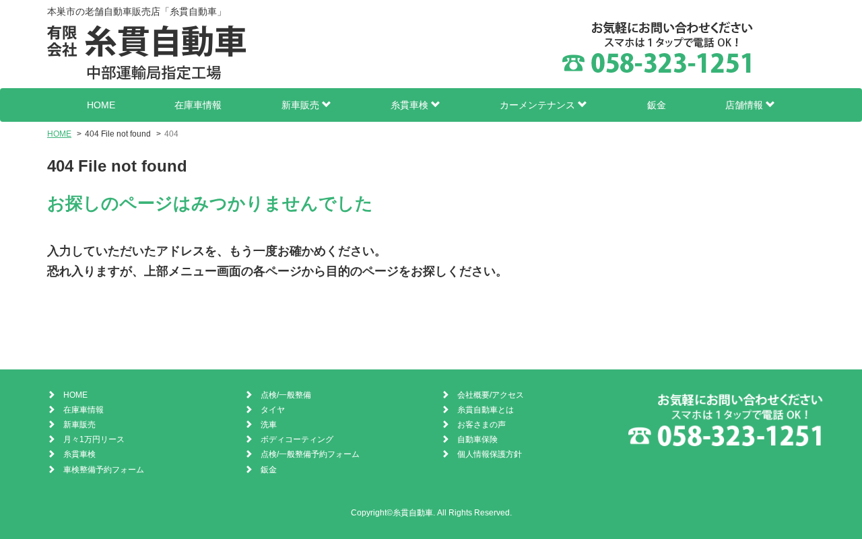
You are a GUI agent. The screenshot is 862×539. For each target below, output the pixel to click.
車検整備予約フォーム (103, 469)
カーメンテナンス (539, 105)
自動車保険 (477, 439)
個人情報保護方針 (489, 454)
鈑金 (656, 105)
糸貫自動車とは (485, 410)
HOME (101, 105)
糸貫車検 (411, 105)
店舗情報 (745, 105)
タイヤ (273, 410)
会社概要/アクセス (490, 395)
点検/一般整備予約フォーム (310, 454)
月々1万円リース (94, 439)
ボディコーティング (297, 439)
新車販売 (301, 105)
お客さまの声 (481, 424)
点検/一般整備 (286, 395)
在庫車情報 (198, 105)
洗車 (269, 424)
